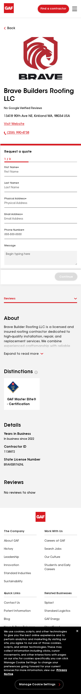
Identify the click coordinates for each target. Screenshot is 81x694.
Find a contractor (53, 9)
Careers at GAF (54, 541)
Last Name (10, 183)
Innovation (11, 565)
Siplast (49, 603)
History (8, 549)
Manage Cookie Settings (37, 684)
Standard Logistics (57, 611)
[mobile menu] (74, 9)
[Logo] (9, 12)
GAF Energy (52, 619)
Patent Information (17, 611)
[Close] (77, 631)
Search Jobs (53, 549)
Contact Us (12, 603)
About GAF (11, 541)
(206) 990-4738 (16, 133)
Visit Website (14, 124)
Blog (7, 619)
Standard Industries (17, 573)
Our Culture (52, 557)
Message (10, 246)
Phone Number (13, 230)
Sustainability (13, 581)
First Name (10, 167)
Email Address (12, 214)
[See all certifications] (36, 372)
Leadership (11, 557)
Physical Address (14, 199)
